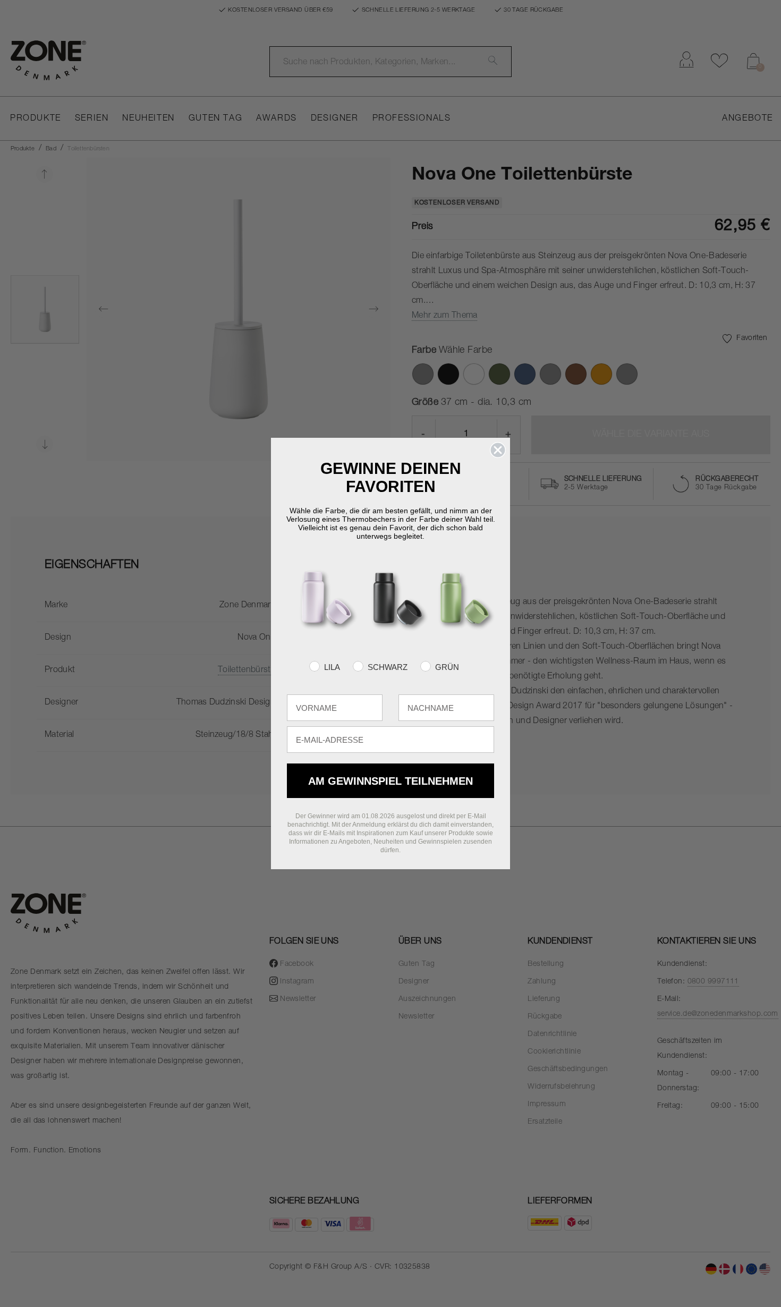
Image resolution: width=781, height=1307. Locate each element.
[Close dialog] (498, 450)
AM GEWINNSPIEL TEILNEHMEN (390, 781)
